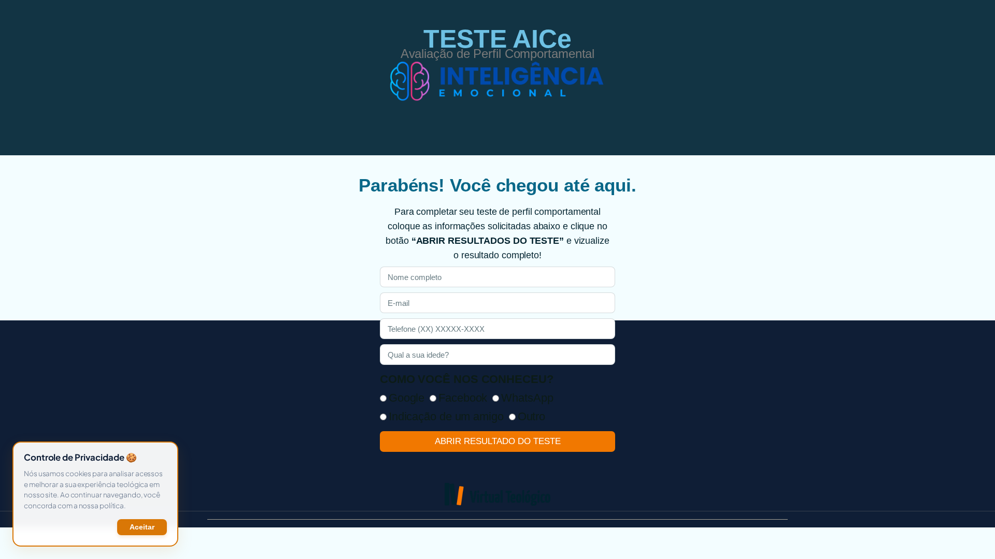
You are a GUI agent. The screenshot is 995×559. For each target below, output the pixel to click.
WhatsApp (527, 397)
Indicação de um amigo (446, 416)
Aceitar (142, 527)
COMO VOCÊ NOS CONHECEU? (466, 379)
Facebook (462, 397)
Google (406, 397)
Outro (532, 416)
